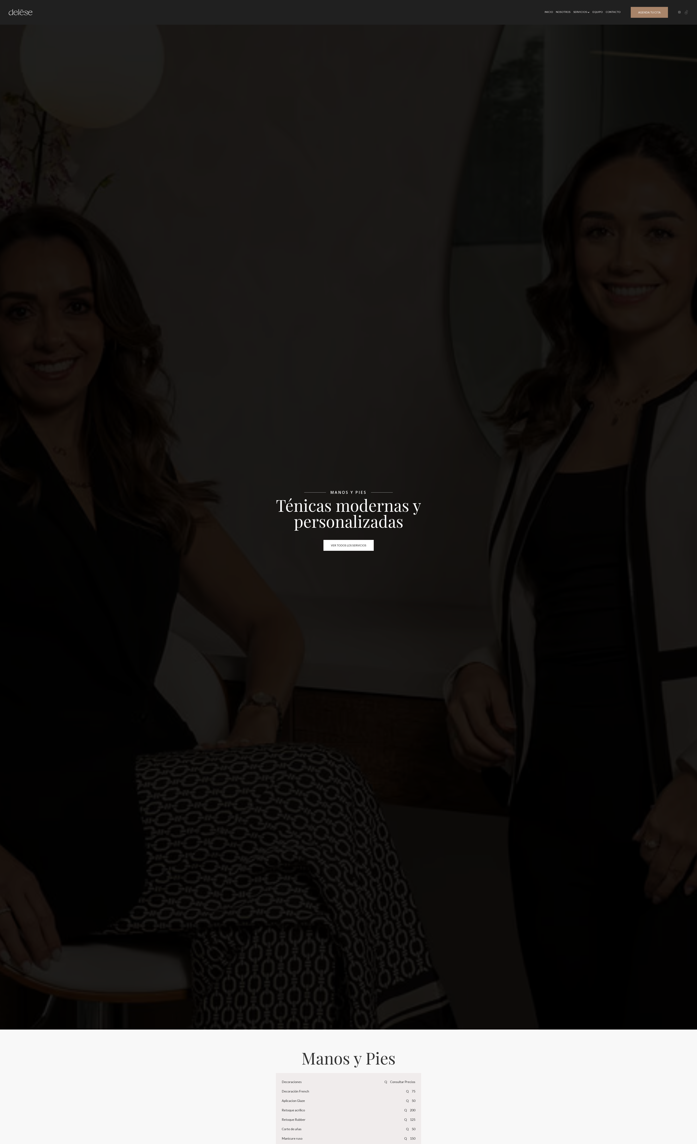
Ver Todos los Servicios (348, 545)
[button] (581, 12)
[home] (20, 12)
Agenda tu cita (649, 12)
